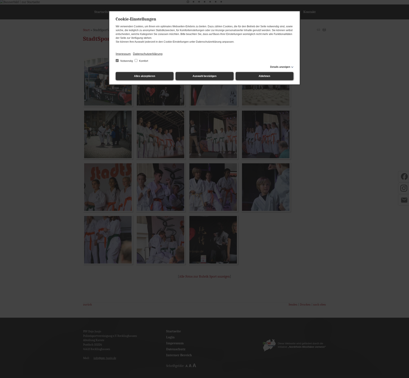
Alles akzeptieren (144, 76)
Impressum (123, 53)
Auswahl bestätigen (204, 76)
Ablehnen (264, 76)
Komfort (143, 60)
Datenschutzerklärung (148, 53)
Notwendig (127, 60)
